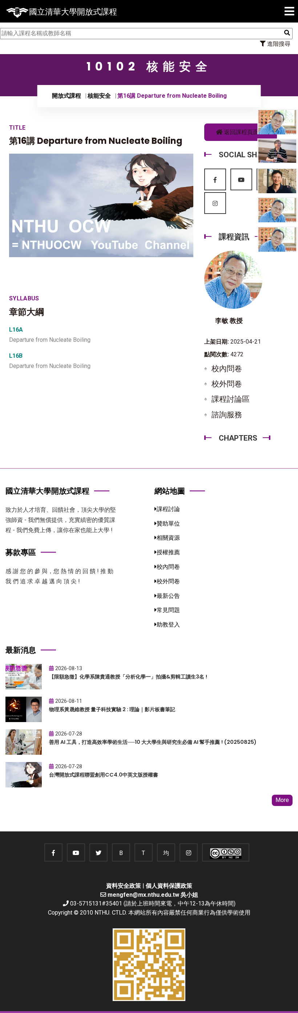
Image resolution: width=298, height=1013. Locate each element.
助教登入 (168, 624)
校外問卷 (227, 384)
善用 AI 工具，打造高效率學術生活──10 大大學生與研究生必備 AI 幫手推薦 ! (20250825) (153, 742)
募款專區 (20, 552)
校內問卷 (227, 368)
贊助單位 (168, 523)
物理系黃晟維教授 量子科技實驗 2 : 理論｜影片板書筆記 (112, 709)
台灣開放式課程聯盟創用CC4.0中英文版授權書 (103, 774)
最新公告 (168, 595)
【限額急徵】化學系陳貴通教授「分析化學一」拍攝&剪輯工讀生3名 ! (128, 676)
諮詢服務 (227, 414)
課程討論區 (231, 399)
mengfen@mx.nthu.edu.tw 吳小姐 (153, 894)
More (282, 800)
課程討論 (168, 509)
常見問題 (168, 610)
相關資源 (168, 537)
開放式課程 (66, 95)
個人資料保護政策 (169, 885)
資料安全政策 (123, 885)
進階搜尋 (278, 43)
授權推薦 (168, 552)
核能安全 (99, 95)
